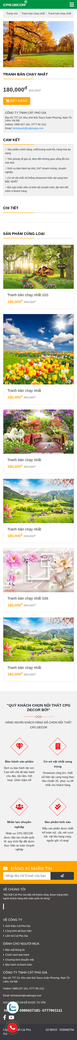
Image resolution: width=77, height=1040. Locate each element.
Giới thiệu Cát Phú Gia (17, 926)
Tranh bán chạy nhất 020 (27, 295)
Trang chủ (12, 13)
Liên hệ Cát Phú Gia (16, 935)
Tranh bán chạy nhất (33, 13)
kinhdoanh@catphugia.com (28, 128)
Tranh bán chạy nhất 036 (27, 598)
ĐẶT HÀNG (18, 101)
